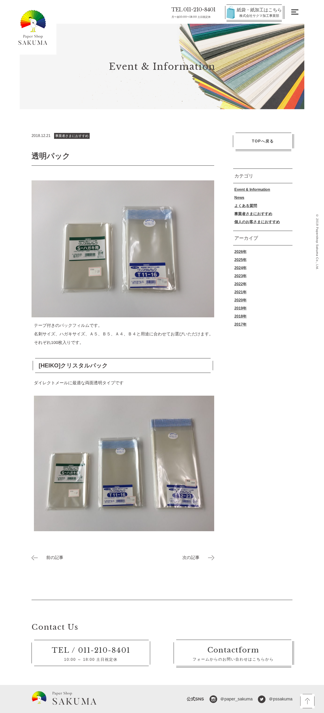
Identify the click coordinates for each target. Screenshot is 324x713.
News (239, 198)
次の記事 (195, 557)
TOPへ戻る (263, 141)
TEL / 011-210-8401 (91, 650)
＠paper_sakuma (236, 699)
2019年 (240, 308)
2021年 (240, 292)
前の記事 (50, 557)
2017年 (240, 324)
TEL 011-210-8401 (193, 12)
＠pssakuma (280, 699)
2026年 (240, 252)
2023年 (240, 276)
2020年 (240, 300)
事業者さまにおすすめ (253, 214)
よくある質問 (245, 206)
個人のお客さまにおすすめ (257, 222)
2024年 (240, 268)
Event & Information (252, 190)
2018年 (240, 316)
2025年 (240, 260)
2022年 (240, 284)
